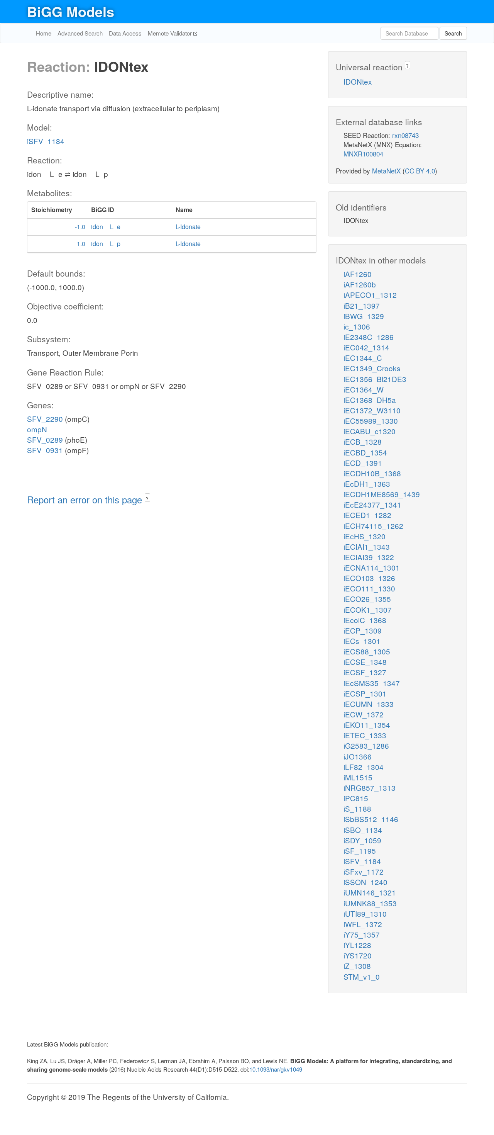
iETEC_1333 (364, 735)
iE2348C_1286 (368, 336)
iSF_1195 (359, 850)
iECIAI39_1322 (368, 557)
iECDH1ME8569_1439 (381, 494)
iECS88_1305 (366, 651)
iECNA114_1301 (371, 567)
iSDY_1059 (362, 840)
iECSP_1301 (365, 693)
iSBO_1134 (362, 829)
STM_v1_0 (361, 976)
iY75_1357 (361, 934)
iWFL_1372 (362, 924)
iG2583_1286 (366, 745)
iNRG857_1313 (369, 787)
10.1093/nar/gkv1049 (275, 1069)
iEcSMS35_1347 (371, 683)
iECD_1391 (362, 462)
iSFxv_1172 (363, 871)
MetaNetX (386, 170)
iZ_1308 (357, 965)
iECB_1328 (362, 441)
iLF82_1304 (363, 766)
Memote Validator (170, 33)
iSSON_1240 (365, 882)
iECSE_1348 (365, 661)
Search (453, 33)
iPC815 (355, 798)
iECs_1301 (362, 640)
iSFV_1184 (45, 141)
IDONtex (357, 81)
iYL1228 (357, 945)
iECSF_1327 (364, 672)
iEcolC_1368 (364, 620)
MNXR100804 (363, 153)
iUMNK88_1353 (370, 903)
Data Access (125, 33)
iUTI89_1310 (365, 913)
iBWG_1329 (363, 316)
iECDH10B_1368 (372, 473)
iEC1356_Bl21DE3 (374, 379)
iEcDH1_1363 (366, 483)
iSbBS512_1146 (370, 819)
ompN (37, 429)
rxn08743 (405, 135)
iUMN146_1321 (369, 892)
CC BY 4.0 (420, 170)
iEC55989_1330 (370, 420)
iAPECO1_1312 (370, 294)
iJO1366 (357, 756)
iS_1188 (357, 808)
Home (43, 33)
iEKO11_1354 (366, 724)
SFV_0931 (45, 450)
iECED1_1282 (367, 515)
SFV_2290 (45, 418)
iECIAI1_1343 (366, 546)
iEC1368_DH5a (369, 399)
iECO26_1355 (367, 598)
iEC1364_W (363, 389)
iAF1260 (357, 273)
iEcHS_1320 (364, 536)
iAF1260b (359, 284)
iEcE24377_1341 (372, 504)
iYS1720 (357, 955)
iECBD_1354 (365, 452)
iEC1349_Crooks (372, 368)
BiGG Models (70, 11)
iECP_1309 (362, 630)
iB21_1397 (361, 305)
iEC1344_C (362, 357)
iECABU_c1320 (369, 431)
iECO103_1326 (369, 578)
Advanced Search (80, 33)
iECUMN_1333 (368, 703)
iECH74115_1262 (373, 525)
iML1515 (357, 777)
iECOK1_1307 (367, 609)
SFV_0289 (45, 439)
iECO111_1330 (369, 588)
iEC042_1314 (366, 347)
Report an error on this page (86, 499)
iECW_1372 (363, 714)
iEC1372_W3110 (372, 410)
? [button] (147, 498)
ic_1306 (356, 326)
